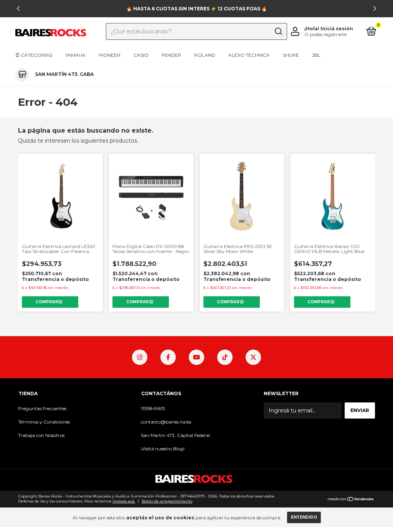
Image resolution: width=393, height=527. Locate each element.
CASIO (141, 55)
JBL (316, 55)
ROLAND (204, 55)
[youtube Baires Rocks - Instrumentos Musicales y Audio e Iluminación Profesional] (196, 357)
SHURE (291, 55)
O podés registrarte (325, 34)
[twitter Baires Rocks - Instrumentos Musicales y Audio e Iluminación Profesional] (253, 357)
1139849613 (153, 408)
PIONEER (110, 55)
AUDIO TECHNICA (249, 55)
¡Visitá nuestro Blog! (163, 448)
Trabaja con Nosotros (41, 435)
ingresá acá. (123, 501)
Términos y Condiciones (44, 422)
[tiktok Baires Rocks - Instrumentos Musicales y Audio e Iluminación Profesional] (225, 357)
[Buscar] (278, 31)
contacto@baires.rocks (166, 422)
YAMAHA (75, 55)
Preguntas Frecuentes (42, 408)
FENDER (171, 55)
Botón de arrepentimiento (167, 501)
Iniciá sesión (336, 28)
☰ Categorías (33, 55)
